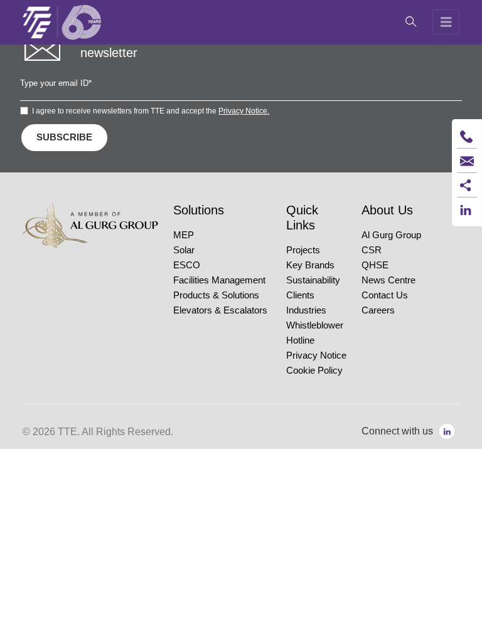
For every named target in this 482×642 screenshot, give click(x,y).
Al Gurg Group (391, 235)
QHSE (375, 265)
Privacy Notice (316, 355)
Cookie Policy (314, 371)
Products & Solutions (216, 295)
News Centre (388, 280)
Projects (303, 250)
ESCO (186, 265)
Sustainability (313, 280)
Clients (300, 295)
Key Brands (310, 265)
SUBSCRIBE (64, 137)
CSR (372, 250)
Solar (184, 250)
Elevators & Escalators (220, 310)
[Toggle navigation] (446, 21)
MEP (183, 235)
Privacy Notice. (243, 111)
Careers (378, 310)
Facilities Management (219, 280)
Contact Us (385, 295)
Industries (306, 310)
